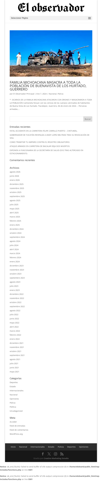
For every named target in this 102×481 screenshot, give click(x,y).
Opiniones (14, 399)
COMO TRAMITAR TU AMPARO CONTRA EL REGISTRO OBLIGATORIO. (40, 142)
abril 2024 (14, 249)
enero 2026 (15, 180)
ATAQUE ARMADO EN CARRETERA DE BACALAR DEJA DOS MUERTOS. (40, 146)
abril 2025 (14, 212)
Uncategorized (16, 411)
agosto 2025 (15, 200)
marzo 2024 (15, 253)
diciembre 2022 (17, 294)
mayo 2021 (14, 371)
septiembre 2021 (17, 355)
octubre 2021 (15, 351)
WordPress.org (16, 434)
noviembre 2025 (17, 188)
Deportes (14, 382)
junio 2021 (14, 367)
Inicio (13, 447)
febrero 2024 (15, 257)
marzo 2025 (15, 216)
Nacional (53, 93)
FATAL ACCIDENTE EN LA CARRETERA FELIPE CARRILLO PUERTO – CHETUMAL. (44, 131)
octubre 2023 (15, 273)
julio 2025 (14, 204)
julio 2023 (14, 286)
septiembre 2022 (17, 306)
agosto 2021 (15, 359)
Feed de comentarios (19, 430)
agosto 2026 (15, 172)
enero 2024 (15, 261)
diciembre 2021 (17, 343)
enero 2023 (15, 290)
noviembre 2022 (17, 298)
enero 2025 (15, 225)
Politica (13, 407)
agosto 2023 (15, 282)
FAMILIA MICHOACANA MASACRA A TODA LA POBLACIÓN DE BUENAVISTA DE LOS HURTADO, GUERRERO (48, 86)
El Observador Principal (23, 93)
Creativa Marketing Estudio (56, 458)
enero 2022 (15, 339)
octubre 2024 (15, 233)
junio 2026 (14, 176)
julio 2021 (14, 363)
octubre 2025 (15, 192)
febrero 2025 (15, 221)
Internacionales (17, 390)
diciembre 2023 (17, 265)
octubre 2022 (15, 302)
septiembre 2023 (17, 278)
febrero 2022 (15, 335)
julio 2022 (14, 314)
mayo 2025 (14, 208)
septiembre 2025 (17, 196)
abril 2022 (14, 327)
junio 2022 (14, 318)
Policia (60, 93)
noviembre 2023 (17, 269)
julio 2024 (14, 245)
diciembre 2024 (17, 229)
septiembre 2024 (17, 237)
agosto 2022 (15, 310)
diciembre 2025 (17, 184)
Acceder (13, 422)
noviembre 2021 (17, 347)
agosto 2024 (15, 241)
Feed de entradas (17, 425)
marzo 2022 (15, 331)
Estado (13, 386)
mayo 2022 (14, 322)
